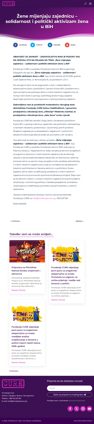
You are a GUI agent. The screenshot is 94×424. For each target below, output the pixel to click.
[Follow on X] (76, 408)
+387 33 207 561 (15, 398)
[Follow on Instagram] (83, 408)
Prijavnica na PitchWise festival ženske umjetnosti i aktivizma (26, 270)
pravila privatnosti (77, 401)
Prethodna (13, 371)
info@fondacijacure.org (44, 198)
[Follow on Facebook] (70, 408)
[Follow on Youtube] (89, 408)
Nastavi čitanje (18, 290)
